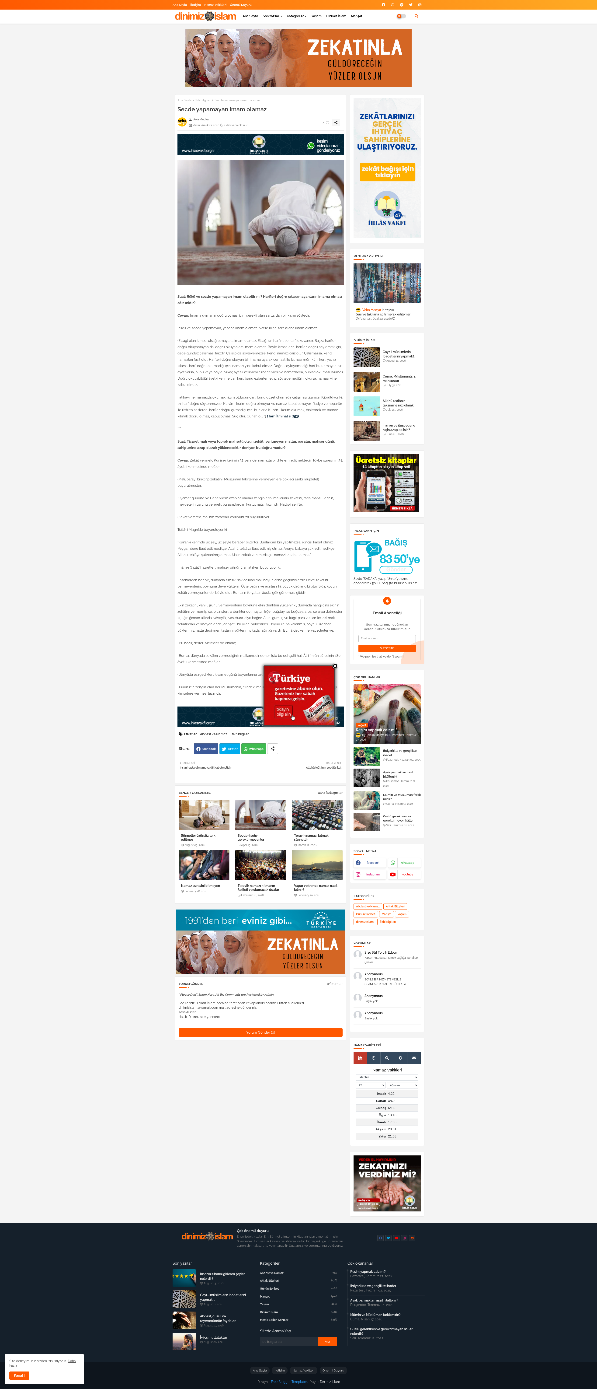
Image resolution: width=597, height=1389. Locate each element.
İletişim (195, 5)
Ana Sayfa (180, 5)
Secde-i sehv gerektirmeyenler (251, 837)
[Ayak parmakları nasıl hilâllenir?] (367, 778)
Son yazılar (271, 16)
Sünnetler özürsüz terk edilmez (198, 837)
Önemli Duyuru (241, 5)
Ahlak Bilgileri (395, 906)
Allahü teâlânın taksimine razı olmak (398, 403)
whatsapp (407, 862)
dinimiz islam (365, 922)
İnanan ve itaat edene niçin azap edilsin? (399, 427)
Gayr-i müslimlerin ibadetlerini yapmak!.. (399, 354)
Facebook (209, 749)
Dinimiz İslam (336, 16)
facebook (373, 862)
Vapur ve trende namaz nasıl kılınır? (315, 888)
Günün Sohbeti (365, 914)
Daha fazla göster (330, 792)
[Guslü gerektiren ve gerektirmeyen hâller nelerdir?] (367, 822)
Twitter (232, 749)
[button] (416, 16)
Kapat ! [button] (19, 1375)
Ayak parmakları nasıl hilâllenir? (398, 774)
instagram (373, 874)
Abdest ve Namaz (213, 734)
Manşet (356, 16)
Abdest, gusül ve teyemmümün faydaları (218, 1318)
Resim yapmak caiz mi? (368, 1272)
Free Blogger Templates (289, 1382)
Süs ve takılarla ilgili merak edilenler (383, 314)
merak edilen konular (298, 1320)
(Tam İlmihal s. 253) (283, 416)
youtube (407, 874)
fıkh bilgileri (203, 100)
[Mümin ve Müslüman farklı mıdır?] (367, 800)
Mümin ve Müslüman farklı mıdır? (402, 797)
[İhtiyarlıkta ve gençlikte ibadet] (367, 756)
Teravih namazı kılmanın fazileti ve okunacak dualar (258, 888)
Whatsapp (256, 749)
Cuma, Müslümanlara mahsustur (399, 378)
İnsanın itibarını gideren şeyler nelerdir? (222, 1276)
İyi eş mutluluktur (213, 1337)
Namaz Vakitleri (215, 5)
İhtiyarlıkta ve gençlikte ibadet (400, 753)
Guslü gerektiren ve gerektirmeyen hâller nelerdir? (398, 820)
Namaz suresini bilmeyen (200, 886)
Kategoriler (295, 16)
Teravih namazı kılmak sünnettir (311, 837)
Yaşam (316, 16)
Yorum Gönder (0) (260, 1032)
